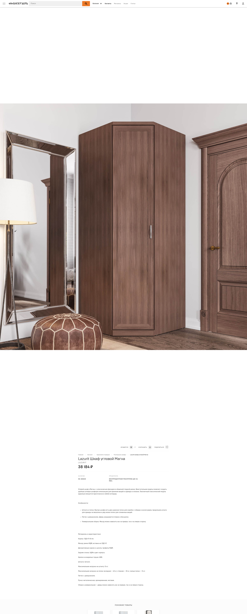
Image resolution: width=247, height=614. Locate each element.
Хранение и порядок (103, 454)
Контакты (108, 3)
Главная (80, 454)
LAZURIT (82, 463)
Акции (126, 3)
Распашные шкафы (120, 454)
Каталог (90, 454)
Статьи (133, 3)
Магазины (117, 3)
